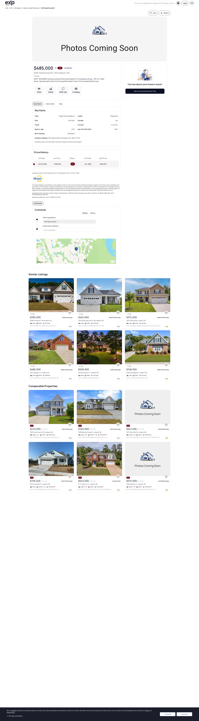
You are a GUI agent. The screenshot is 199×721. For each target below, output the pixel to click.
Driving (85, 213)
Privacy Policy (11, 712)
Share (166, 13)
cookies (13, 710)
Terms (147, 710)
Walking (92, 213)
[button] (56, 68)
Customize (184, 714)
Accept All (168, 714)
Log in (185, 3)
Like (154, 13)
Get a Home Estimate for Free (145, 91)
